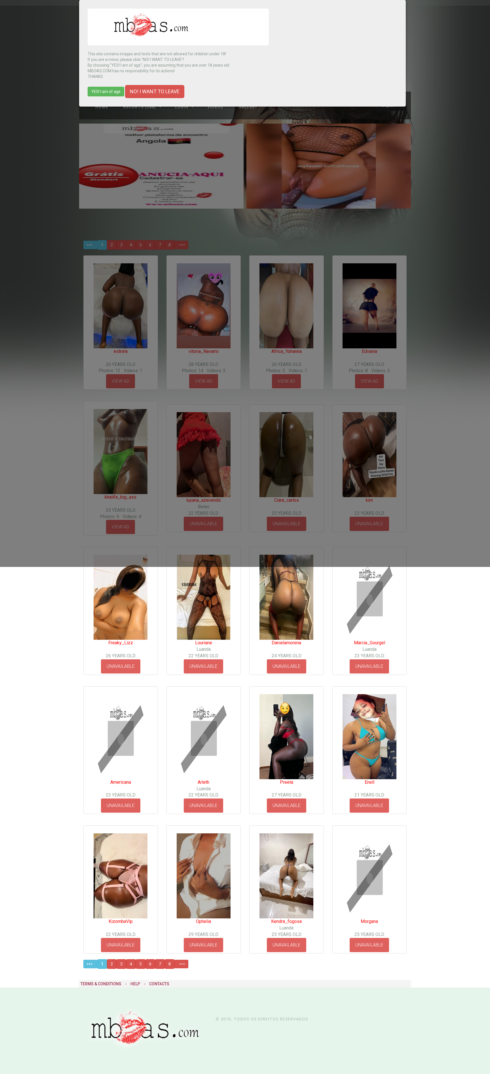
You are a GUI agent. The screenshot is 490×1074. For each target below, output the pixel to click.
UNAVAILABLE (121, 666)
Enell (369, 782)
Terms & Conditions (101, 984)
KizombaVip (121, 921)
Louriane (203, 642)
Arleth (203, 782)
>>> (181, 964)
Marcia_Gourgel (369, 642)
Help (135, 984)
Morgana (369, 921)
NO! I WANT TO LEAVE (154, 91)
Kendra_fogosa (286, 921)
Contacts (159, 984)
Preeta (286, 782)
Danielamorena (286, 642)
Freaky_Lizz (120, 642)
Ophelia (203, 921)
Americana (120, 782)
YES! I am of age (106, 91)
